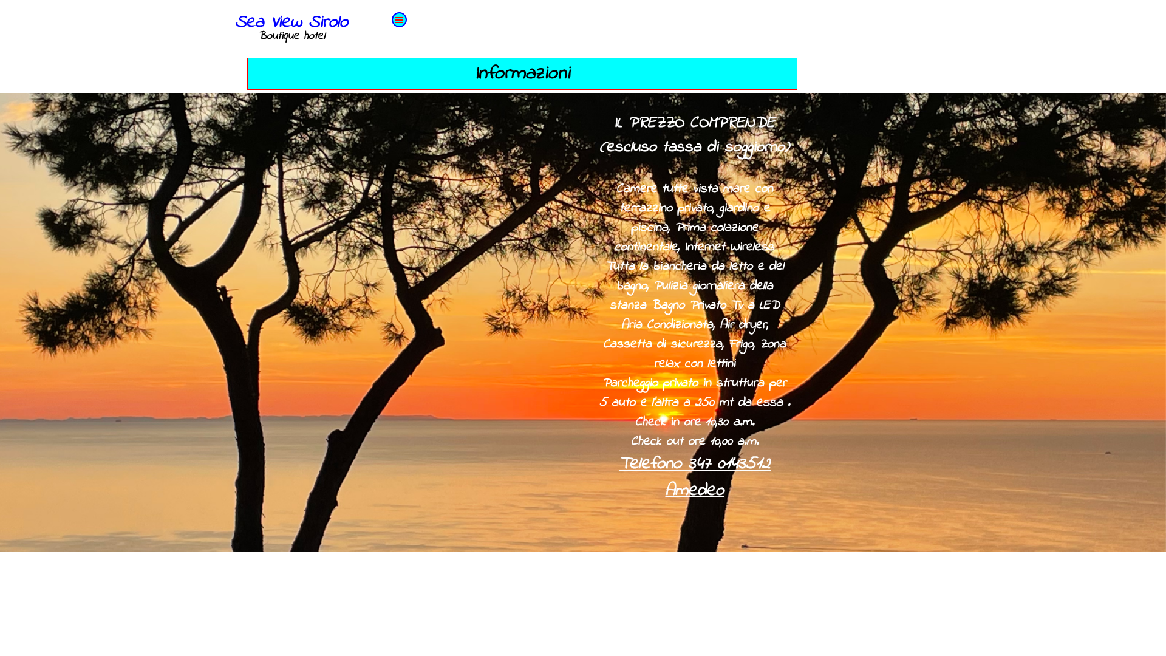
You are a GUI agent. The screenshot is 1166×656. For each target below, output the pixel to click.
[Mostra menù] (399, 19)
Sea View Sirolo (291, 22)
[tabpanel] (694, 322)
